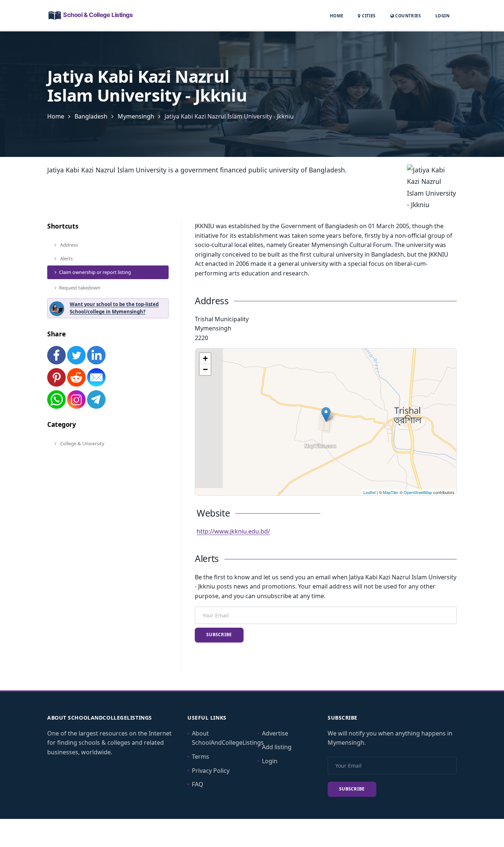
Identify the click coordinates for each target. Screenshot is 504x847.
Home (337, 15)
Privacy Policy (210, 771)
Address (68, 244)
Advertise (275, 733)
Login (442, 15)
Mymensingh (136, 116)
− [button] (205, 369)
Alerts (66, 258)
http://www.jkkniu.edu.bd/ (233, 531)
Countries (407, 15)
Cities (368, 15)
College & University (81, 443)
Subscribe (219, 634)
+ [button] (205, 358)
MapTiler (390, 492)
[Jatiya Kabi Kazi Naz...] (326, 414)
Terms (200, 756)
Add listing (276, 747)
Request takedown (79, 287)
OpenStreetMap (418, 492)
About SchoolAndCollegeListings (228, 738)
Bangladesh (91, 116)
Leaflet (369, 492)
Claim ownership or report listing (95, 272)
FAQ (197, 784)
